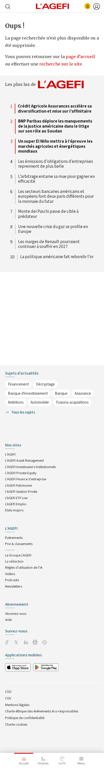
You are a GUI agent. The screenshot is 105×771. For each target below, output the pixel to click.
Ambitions (15, 402)
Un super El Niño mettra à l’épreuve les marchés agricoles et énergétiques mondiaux (55, 146)
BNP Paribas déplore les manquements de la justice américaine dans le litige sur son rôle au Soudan (55, 126)
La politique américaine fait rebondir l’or (57, 256)
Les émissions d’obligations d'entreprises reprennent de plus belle (55, 164)
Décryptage (45, 384)
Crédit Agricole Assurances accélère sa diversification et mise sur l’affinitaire (55, 109)
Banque (61, 393)
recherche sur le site (60, 64)
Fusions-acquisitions (72, 402)
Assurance (83, 393)
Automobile (40, 402)
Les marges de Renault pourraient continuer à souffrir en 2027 (49, 244)
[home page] (52, 5)
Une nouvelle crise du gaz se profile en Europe (53, 229)
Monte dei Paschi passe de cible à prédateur (48, 214)
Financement (18, 384)
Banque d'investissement (28, 393)
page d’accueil (80, 56)
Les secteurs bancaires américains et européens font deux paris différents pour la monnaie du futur (56, 196)
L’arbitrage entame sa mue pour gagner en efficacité (56, 179)
